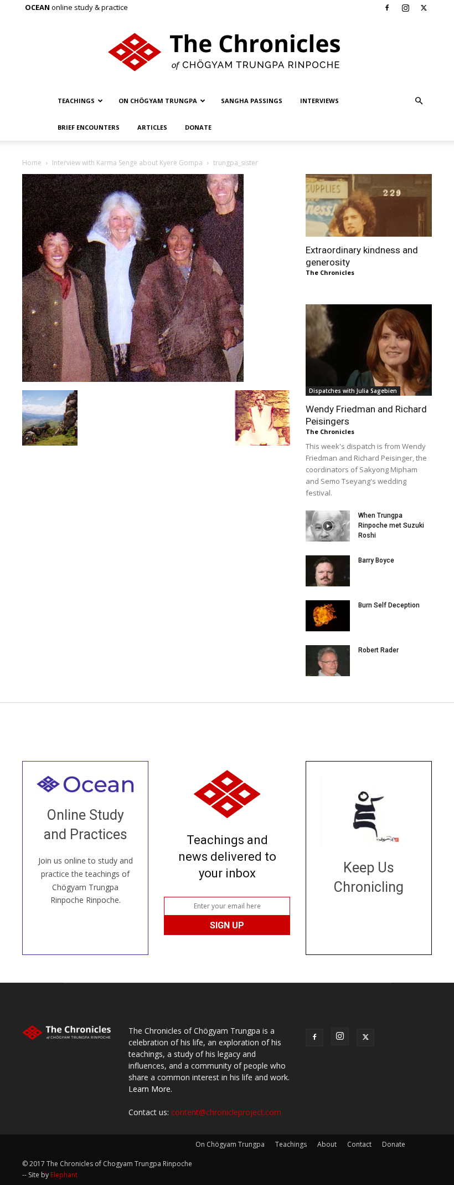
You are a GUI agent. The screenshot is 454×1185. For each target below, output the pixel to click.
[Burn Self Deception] (328, 615)
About (327, 1144)
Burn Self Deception (389, 605)
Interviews (319, 100)
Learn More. (150, 1089)
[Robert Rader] (328, 660)
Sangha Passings (251, 100)
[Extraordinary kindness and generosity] (369, 205)
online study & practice (76, 7)
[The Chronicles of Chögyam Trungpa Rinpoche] (227, 52)
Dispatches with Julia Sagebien (353, 391)
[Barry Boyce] (328, 570)
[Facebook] (387, 8)
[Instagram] (405, 8)
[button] (418, 101)
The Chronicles (330, 272)
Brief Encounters (89, 127)
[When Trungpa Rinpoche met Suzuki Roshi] (328, 526)
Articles (152, 127)
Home (32, 162)
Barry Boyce (376, 560)
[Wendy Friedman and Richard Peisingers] (369, 350)
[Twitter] (423, 8)
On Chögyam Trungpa (157, 100)
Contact (359, 1144)
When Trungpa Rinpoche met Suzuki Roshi (391, 525)
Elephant (64, 1174)
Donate (198, 127)
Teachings (76, 100)
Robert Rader (378, 650)
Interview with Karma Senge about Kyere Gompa (127, 162)
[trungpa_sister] (133, 379)
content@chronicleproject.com (226, 1112)
